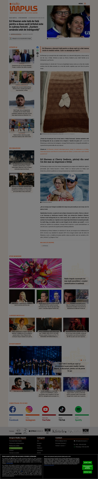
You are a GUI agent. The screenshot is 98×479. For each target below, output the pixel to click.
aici (21, 471)
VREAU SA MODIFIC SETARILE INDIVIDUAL (87, 467)
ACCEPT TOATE (87, 462)
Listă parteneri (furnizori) (49, 465)
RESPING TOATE (87, 471)
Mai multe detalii (9, 463)
